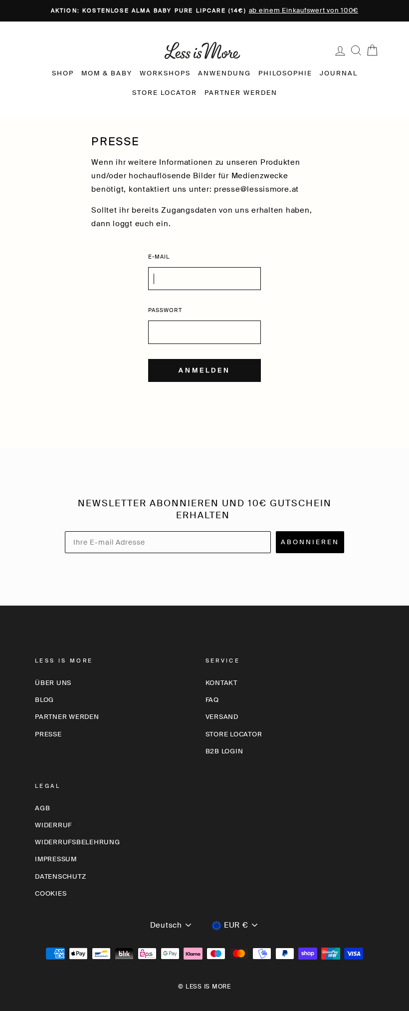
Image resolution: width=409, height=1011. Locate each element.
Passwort (165, 310)
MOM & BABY (106, 73)
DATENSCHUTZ (60, 876)
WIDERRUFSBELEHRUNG (77, 842)
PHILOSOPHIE (285, 73)
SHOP (63, 73)
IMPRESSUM (56, 859)
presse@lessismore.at (256, 189)
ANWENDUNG (224, 73)
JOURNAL (339, 73)
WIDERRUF (53, 825)
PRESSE (48, 734)
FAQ (212, 699)
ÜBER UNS (53, 682)
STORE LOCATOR (164, 92)
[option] (204, 10)
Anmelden (204, 370)
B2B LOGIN (224, 751)
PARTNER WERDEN (240, 92)
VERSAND (221, 716)
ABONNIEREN (310, 542)
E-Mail (159, 256)
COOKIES (50, 893)
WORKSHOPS (165, 73)
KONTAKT (221, 682)
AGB (42, 808)
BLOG (44, 699)
